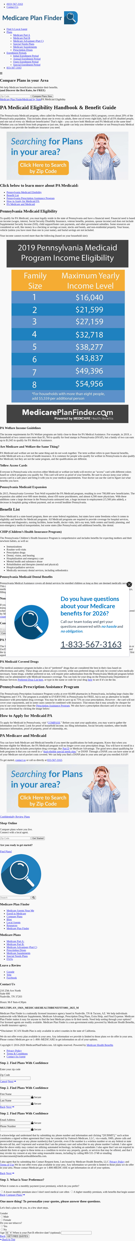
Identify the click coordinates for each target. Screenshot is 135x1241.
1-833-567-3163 (91, 644)
